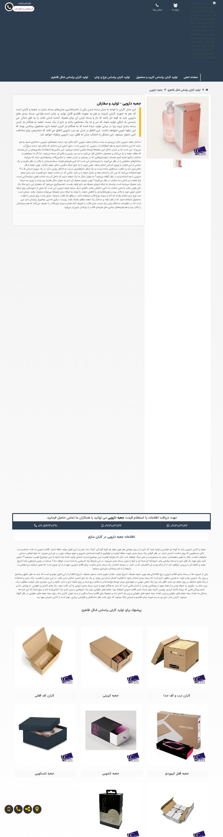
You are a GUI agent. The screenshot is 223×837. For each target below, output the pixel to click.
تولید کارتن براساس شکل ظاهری (69, 77)
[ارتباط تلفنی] (15, 826)
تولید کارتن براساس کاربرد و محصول (157, 77)
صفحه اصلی (191, 77)
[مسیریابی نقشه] (34, 826)
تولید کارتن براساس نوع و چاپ (112, 77)
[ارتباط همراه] (6, 826)
